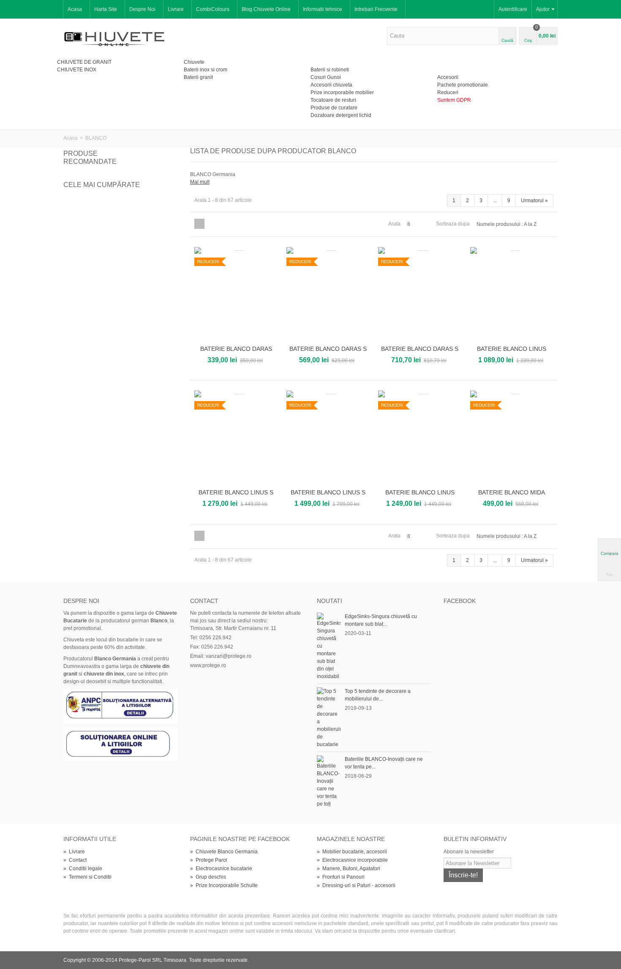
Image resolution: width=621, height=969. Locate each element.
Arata (394, 224)
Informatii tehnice (322, 9)
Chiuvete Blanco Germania (224, 852)
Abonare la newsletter (469, 852)
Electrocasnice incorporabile (352, 860)
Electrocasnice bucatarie (221, 868)
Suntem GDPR (454, 100)
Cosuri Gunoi (325, 77)
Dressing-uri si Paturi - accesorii (356, 885)
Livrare (176, 9)
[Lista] (211, 224)
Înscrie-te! (463, 875)
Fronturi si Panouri (341, 877)
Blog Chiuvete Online (266, 9)
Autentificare (512, 9)
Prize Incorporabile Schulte (224, 885)
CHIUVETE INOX (76, 70)
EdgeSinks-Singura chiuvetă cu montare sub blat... (381, 620)
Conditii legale (82, 868)
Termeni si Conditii (87, 877)
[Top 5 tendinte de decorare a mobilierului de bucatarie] (328, 718)
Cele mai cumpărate (101, 184)
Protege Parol (208, 860)
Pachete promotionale (462, 85)
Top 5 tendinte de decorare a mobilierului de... (378, 695)
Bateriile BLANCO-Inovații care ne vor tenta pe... (384, 763)
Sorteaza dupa (453, 224)
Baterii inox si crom (205, 70)
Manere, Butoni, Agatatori (348, 868)
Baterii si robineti (329, 70)
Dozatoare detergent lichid (340, 115)
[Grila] (199, 224)
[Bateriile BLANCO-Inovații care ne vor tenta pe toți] (328, 781)
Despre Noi (142, 9)
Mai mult (200, 182)
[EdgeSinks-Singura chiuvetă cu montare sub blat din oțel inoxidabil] (328, 646)
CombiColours (212, 9)
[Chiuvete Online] (114, 38)
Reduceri (447, 92)
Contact (75, 860)
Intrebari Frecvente (376, 9)
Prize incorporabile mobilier (342, 92)
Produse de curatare (333, 108)
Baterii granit (198, 77)
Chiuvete (194, 62)
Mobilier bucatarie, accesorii (352, 852)
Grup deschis (208, 877)
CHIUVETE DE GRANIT (84, 62)
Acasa (75, 9)
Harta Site (105, 9)
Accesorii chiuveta (331, 85)
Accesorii (447, 77)
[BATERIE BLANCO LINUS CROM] (512, 294)
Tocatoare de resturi (333, 100)
